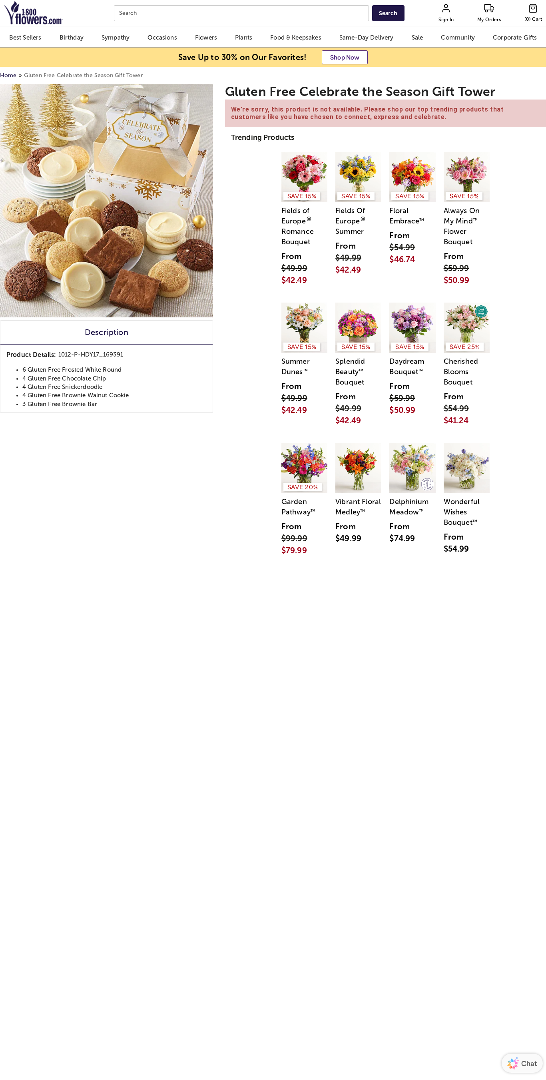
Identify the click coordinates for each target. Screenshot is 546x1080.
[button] (25, 37)
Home (8, 75)
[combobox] (242, 13)
